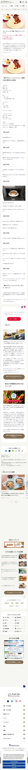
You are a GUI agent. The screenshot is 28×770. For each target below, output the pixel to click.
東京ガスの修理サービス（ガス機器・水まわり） (16, 748)
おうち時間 (6, 740)
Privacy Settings (14, 761)
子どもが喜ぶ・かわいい (8, 37)
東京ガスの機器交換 (20, 750)
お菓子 (21, 35)
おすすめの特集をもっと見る (14, 662)
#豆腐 (22, 603)
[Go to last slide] (1, 6)
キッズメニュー (6, 35)
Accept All (14, 767)
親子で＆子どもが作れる (8, 38)
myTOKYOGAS (4, 748)
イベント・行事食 (14, 35)
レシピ (5, 6)
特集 (4, 726)
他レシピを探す (13, 319)
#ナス (17, 606)
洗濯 (17, 5)
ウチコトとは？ (7, 738)
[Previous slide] (11, 502)
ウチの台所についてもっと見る (14, 592)
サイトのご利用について (10, 465)
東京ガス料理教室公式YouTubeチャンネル (14, 436)
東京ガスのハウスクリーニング (10, 750)
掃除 (12, 5)
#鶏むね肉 (7, 603)
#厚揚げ (17, 603)
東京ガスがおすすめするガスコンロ (14, 377)
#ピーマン (12, 606)
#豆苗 (12, 603)
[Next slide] (26, 6)
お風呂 (23, 5)
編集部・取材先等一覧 (8, 734)
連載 (4, 730)
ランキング (5, 722)
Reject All (14, 764)
